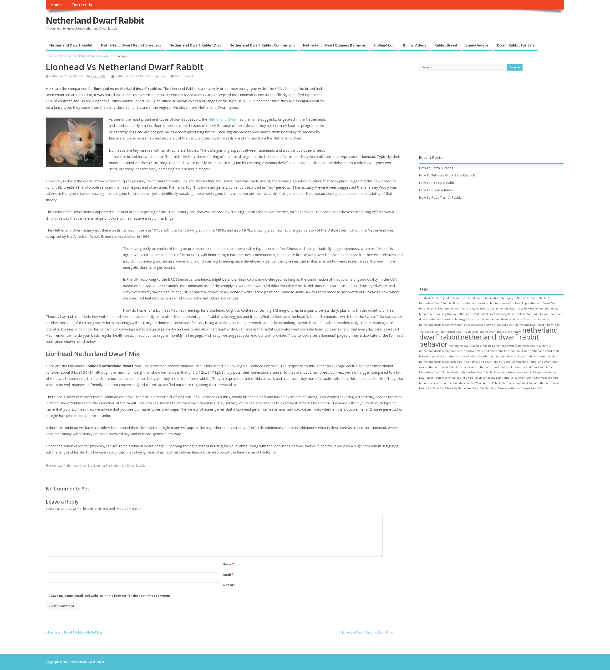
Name (228, 564)
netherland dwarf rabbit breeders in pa (444, 361)
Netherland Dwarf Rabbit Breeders (131, 45)
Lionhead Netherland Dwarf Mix (71, 466)
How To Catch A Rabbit (436, 168)
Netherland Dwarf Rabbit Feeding (440, 372)
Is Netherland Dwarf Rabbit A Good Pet (364, 632)
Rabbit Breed (446, 45)
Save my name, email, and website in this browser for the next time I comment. (111, 596)
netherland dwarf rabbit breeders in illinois (502, 351)
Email (228, 575)
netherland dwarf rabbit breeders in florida (446, 351)
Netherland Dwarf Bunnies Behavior (334, 45)
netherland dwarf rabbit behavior (479, 340)
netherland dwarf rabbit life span (522, 372)
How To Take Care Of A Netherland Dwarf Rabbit (516, 324)
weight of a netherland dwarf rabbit (452, 383)
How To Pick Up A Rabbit (437, 182)
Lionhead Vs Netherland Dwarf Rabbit (119, 466)
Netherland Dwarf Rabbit (95, 20)
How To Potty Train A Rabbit (440, 197)
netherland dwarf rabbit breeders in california (521, 345)
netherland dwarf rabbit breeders (469, 345)
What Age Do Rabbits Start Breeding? (498, 383)
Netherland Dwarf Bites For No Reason (497, 331)
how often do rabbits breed (467, 324)
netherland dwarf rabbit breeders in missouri (475, 356)
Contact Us (81, 4)
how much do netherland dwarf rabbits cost (495, 319)
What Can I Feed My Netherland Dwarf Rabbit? (461, 388)
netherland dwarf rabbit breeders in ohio (531, 356)
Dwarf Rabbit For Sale (516, 45)
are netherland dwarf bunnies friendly (480, 298)
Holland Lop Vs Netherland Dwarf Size (500, 308)
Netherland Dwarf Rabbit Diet (195, 45)
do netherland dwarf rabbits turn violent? (485, 303)
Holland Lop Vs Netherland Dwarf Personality (447, 308)
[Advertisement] (365, 118)
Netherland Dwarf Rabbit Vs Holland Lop (475, 377)
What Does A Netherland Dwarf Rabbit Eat (517, 388)
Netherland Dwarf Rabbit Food (481, 372)
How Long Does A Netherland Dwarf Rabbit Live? (464, 314)
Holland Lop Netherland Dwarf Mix (533, 303)
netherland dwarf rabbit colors (496, 367)
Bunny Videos (414, 45)
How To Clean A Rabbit (436, 190)
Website (229, 585)
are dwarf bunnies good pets (437, 298)
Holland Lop (384, 45)
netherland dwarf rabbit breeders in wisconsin (499, 361)
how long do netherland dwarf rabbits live (521, 314)
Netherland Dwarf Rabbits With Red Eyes (75, 632)
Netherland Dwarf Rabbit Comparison (262, 45)
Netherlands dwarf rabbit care (521, 377)
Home (56, 4)
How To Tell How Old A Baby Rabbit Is (447, 175)
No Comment (184, 76)
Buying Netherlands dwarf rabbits (525, 298)
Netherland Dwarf (223, 119)
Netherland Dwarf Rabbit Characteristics (451, 367)
